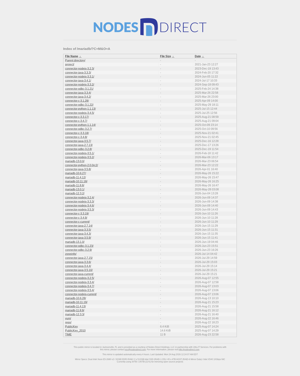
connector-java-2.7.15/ (79, 257)
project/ (69, 64)
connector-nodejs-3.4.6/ (79, 205)
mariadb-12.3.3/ (74, 314)
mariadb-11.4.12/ (75, 177)
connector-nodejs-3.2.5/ (79, 278)
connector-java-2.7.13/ (79, 145)
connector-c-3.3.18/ (77, 133)
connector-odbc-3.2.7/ (78, 128)
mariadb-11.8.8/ (74, 185)
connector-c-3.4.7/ (76, 120)
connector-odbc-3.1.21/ (79, 88)
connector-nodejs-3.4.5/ (79, 112)
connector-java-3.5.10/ (79, 270)
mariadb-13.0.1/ (74, 189)
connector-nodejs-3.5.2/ (79, 157)
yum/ (68, 318)
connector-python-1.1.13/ (80, 108)
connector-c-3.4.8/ (76, 137)
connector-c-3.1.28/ (77, 100)
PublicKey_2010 (75, 330)
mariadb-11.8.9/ (74, 310)
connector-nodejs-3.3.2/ (79, 84)
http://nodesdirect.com (189, 349)
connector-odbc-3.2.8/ (78, 149)
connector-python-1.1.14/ (80, 124)
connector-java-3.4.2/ (78, 96)
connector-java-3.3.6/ (78, 262)
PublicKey (71, 326)
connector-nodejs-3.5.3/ (79, 209)
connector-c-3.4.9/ (76, 217)
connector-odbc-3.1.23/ (79, 245)
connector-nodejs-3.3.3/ (79, 201)
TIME (68, 334)
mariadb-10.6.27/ (75, 173)
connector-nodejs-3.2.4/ (79, 197)
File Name (71, 56)
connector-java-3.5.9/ (78, 237)
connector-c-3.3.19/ (77, 213)
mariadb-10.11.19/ (76, 302)
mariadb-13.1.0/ (74, 241)
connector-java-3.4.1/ (78, 80)
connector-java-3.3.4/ (78, 92)
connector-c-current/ (77, 221)
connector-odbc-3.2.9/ (78, 249)
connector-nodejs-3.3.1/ (79, 76)
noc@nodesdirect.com (135, 349)
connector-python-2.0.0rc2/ (81, 165)
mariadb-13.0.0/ (74, 161)
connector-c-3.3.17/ (77, 116)
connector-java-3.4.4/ (78, 266)
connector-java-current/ (79, 274)
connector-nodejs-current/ (81, 294)
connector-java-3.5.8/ (78, 169)
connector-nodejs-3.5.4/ (79, 290)
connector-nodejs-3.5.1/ (79, 153)
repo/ (68, 322)
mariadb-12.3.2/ (74, 193)
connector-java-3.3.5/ (78, 229)
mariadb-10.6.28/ (75, 298)
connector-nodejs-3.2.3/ (79, 68)
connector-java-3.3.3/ (78, 72)
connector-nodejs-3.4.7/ (79, 286)
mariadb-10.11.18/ (76, 181)
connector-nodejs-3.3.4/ (79, 282)
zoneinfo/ (70, 253)
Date (198, 56)
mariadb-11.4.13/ (75, 306)
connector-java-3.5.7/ (78, 141)
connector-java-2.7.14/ (79, 225)
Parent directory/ (75, 60)
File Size (165, 56)
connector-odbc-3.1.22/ (79, 104)
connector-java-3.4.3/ (78, 233)
